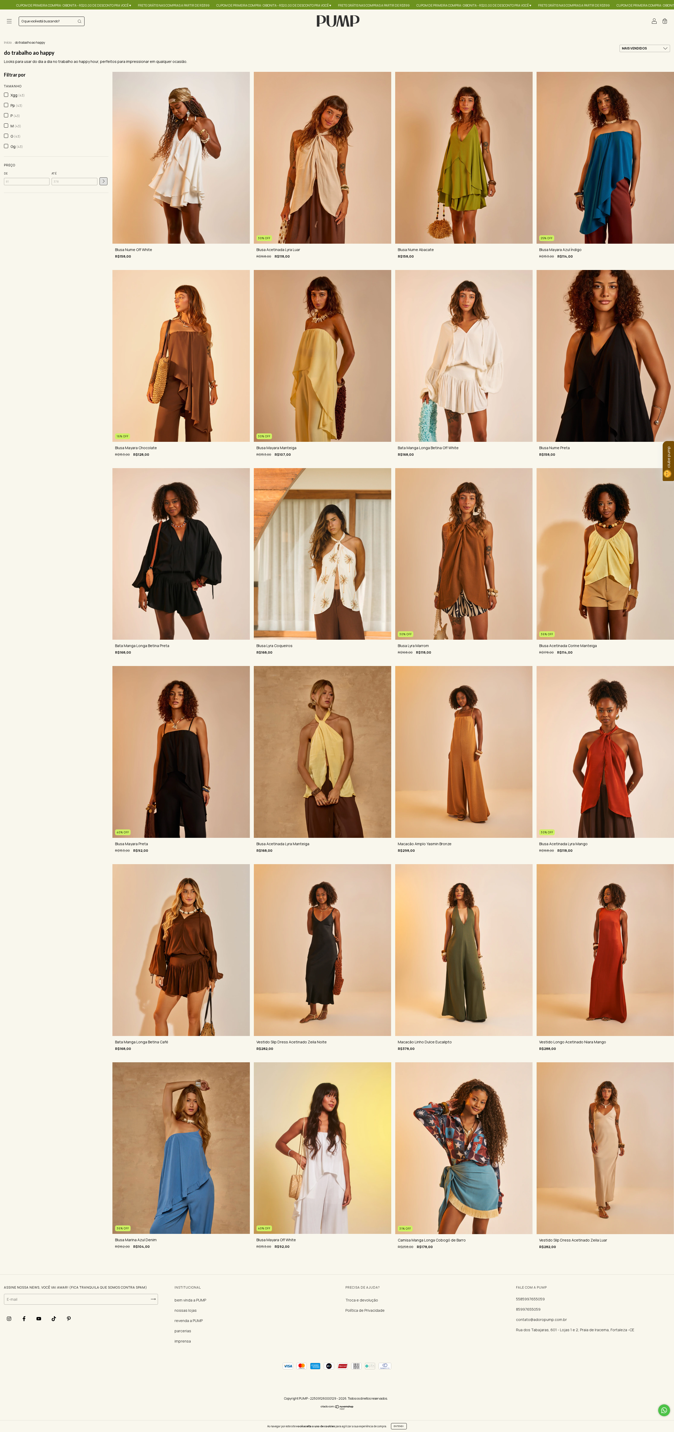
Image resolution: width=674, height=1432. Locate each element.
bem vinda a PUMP (190, 1300)
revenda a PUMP (189, 1320)
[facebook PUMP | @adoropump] (24, 1318)
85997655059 (528, 1309)
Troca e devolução (361, 1300)
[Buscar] (79, 21)
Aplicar (103, 181)
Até (54, 173)
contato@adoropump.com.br (541, 1319)
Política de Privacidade (365, 1310)
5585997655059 (530, 1298)
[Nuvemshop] (337, 1408)
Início (8, 42)
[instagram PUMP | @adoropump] (9, 1318)
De (6, 173)
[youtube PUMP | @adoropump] (39, 1318)
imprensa (183, 1341)
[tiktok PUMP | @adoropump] (54, 1318)
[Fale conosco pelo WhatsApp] (664, 1410)
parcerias (183, 1330)
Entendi (399, 1426)
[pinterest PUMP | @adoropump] (69, 1318)
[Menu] (9, 21)
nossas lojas (186, 1310)
